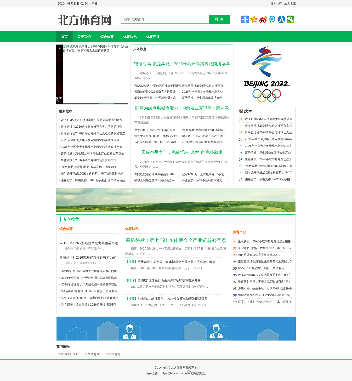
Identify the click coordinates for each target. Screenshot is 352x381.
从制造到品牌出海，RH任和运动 (155, 142)
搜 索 (219, 19)
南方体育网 (113, 354)
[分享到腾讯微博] (272, 19)
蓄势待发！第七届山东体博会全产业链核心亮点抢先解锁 (177, 262)
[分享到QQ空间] (254, 19)
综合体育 (107, 37)
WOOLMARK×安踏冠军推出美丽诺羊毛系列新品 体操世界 (88, 243)
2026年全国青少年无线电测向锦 (202, 91)
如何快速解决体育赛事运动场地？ (259, 254)
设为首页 (276, 3)
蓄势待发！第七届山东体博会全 (202, 97)
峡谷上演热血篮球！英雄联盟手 (154, 180)
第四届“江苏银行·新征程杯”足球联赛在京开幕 (169, 280)
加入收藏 (290, 3)
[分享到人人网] (281, 19)
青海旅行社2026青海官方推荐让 (155, 91)
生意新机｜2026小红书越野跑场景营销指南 (88, 160)
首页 (64, 37)
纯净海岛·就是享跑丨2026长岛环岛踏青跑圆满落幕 (182, 63)
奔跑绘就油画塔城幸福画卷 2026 (155, 174)
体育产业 (153, 37)
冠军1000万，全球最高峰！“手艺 (203, 174)
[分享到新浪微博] (263, 19)
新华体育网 (92, 354)
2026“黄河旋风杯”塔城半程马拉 (202, 142)
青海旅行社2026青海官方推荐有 (202, 85)
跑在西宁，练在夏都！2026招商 (202, 136)
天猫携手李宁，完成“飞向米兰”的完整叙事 (182, 152)
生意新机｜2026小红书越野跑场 (155, 130)
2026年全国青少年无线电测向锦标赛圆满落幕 (90, 140)
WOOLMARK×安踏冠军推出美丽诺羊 (158, 85)
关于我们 (84, 37)
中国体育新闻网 (68, 354)
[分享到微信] (290, 19)
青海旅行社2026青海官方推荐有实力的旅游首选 (91, 126)
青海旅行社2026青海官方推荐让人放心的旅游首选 (93, 133)
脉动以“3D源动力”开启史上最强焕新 (261, 268)
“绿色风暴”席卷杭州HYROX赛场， (204, 130)
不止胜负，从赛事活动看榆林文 (202, 180)
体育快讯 (130, 37)
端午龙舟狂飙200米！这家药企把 (155, 136)
